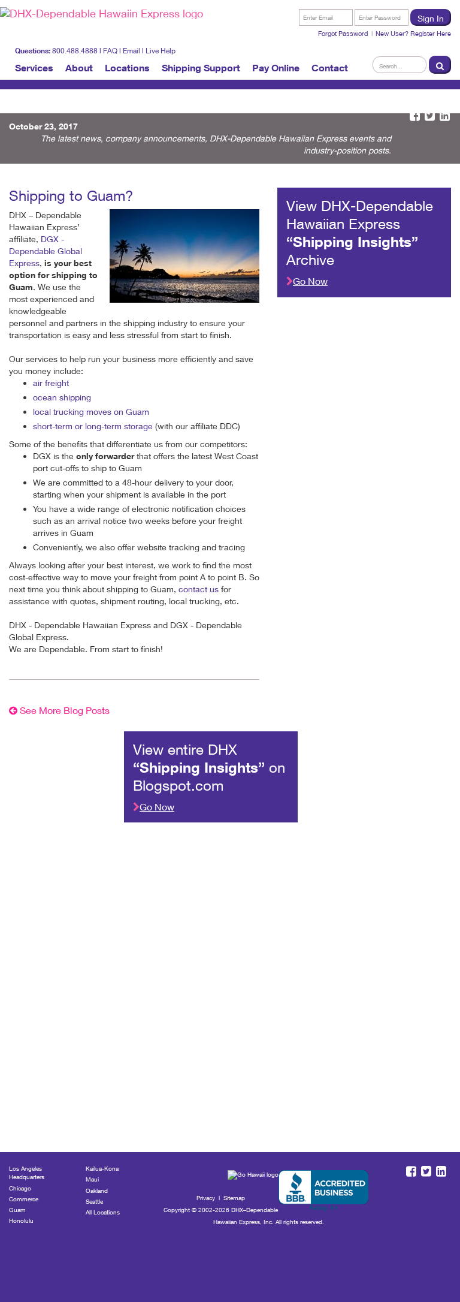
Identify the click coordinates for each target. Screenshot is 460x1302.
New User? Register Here (413, 33)
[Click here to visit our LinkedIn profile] (445, 116)
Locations (127, 68)
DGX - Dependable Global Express (45, 251)
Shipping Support (201, 68)
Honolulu (21, 1220)
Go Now (310, 281)
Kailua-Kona (102, 1168)
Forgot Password (343, 33)
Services (34, 68)
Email (131, 50)
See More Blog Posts (63, 710)
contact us (198, 589)
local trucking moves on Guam (91, 411)
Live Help (160, 50)
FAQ (110, 50)
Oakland (97, 1190)
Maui (92, 1179)
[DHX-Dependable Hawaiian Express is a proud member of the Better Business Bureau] (323, 1190)
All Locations (103, 1212)
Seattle (94, 1201)
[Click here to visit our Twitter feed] (430, 116)
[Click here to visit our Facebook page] (415, 116)
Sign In (430, 18)
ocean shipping (62, 397)
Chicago (20, 1188)
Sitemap (234, 1197)
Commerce (23, 1198)
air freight (51, 383)
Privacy (205, 1197)
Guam (17, 1209)
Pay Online (275, 68)
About (79, 68)
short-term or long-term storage (93, 426)
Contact (329, 68)
